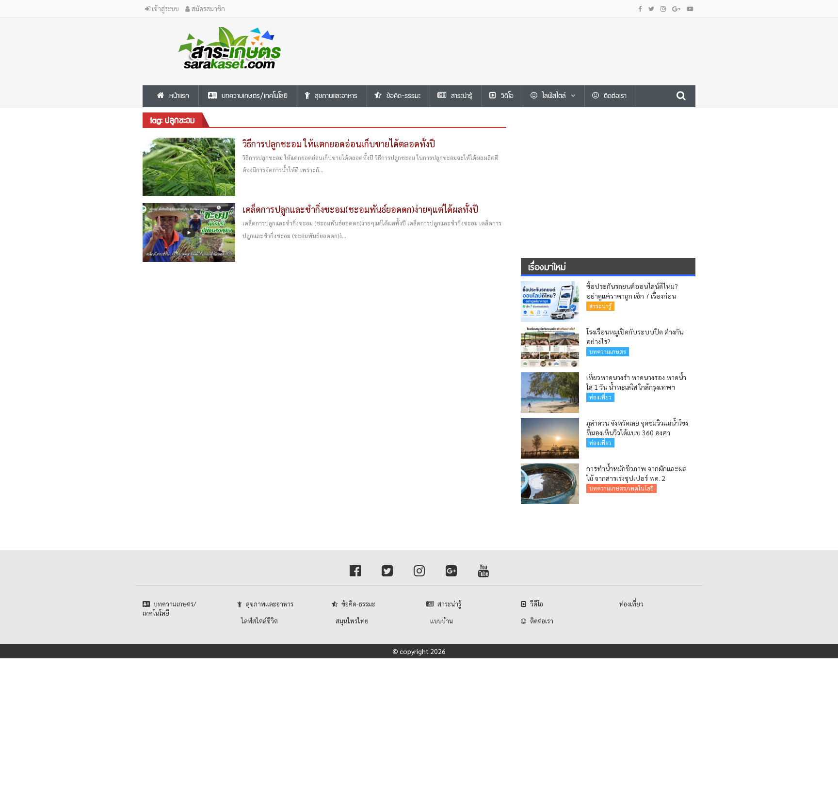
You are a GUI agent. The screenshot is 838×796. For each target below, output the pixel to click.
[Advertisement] (514, 39)
